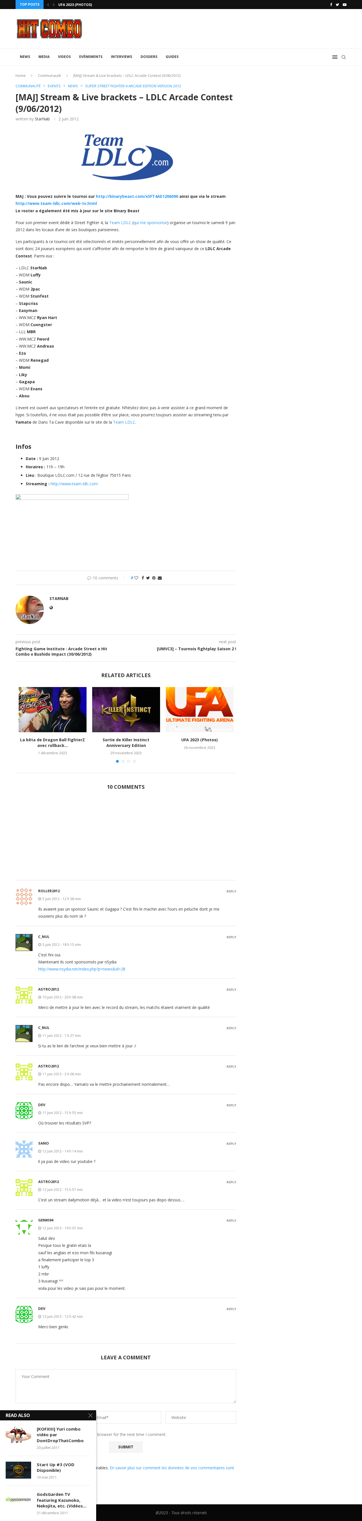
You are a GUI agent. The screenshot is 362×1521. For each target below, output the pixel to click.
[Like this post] (136, 577)
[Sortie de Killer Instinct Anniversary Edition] (126, 709)
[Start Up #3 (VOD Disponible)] (18, 1470)
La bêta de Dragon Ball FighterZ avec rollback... (52, 742)
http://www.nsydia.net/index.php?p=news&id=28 (81, 969)
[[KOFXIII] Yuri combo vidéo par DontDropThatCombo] (18, 1434)
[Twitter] (337, 4)
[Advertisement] (126, 838)
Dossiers (149, 56)
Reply (231, 891)
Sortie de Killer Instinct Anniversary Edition (126, 742)
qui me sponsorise (150, 222)
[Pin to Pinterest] (154, 577)
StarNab (42, 119)
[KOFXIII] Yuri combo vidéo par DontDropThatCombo (60, 1434)
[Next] (53, 4)
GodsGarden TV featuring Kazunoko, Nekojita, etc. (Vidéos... (61, 1500)
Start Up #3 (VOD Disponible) (55, 1467)
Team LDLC (120, 222)
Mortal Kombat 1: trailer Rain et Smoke (96, 4)
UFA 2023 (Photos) (199, 739)
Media (43, 56)
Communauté (49, 75)
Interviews (121, 56)
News (25, 56)
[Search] (343, 57)
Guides (172, 56)
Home (21, 75)
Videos (64, 56)
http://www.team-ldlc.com (74, 483)
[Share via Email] (160, 577)
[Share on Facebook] (143, 577)
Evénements (90, 56)
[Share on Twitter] (148, 577)
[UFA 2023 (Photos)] (200, 709)
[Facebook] (331, 4)
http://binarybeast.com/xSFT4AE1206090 (137, 196)
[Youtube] (344, 4)
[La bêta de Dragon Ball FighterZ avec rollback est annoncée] (53, 709)
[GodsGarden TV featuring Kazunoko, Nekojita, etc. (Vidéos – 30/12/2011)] (18, 1499)
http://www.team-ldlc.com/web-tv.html (56, 203)
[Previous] (48, 4)
